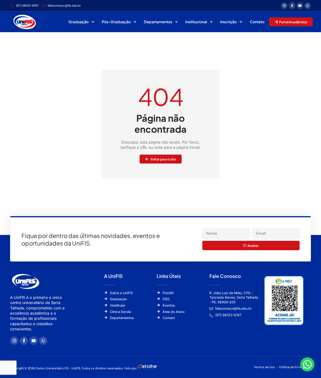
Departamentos (158, 21)
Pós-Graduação (116, 21)
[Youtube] (300, 5)
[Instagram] (284, 5)
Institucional (196, 21)
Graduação (78, 21)
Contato (257, 21)
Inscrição (228, 21)
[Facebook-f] (292, 5)
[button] (307, 364)
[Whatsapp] (307, 5)
